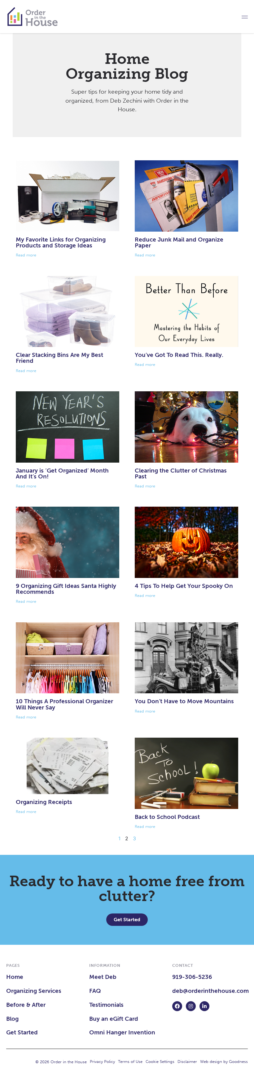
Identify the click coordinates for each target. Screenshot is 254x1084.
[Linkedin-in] (204, 1006)
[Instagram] (191, 1006)
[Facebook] (177, 1006)
